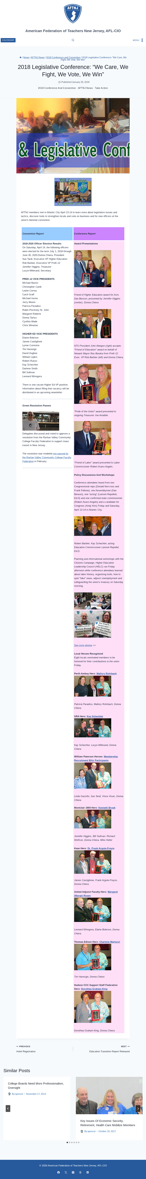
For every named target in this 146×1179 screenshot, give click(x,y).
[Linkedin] (87, 1172)
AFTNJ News (85, 88)
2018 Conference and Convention (57, 88)
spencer (19, 1094)
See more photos (83, 645)
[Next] (138, 1108)
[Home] (20, 57)
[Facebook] (58, 1172)
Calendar (8, 40)
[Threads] (80, 1172)
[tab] (67, 1142)
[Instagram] (73, 1172)
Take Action (101, 88)
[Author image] (9, 1093)
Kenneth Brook (106, 807)
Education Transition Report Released (109, 1049)
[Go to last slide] (8, 1108)
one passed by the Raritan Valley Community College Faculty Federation (46, 457)
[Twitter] (65, 1172)
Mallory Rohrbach (107, 673)
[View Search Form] (73, 40)
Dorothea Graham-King (94, 989)
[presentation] (109, 1095)
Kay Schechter (95, 716)
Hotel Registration (26, 1049)
